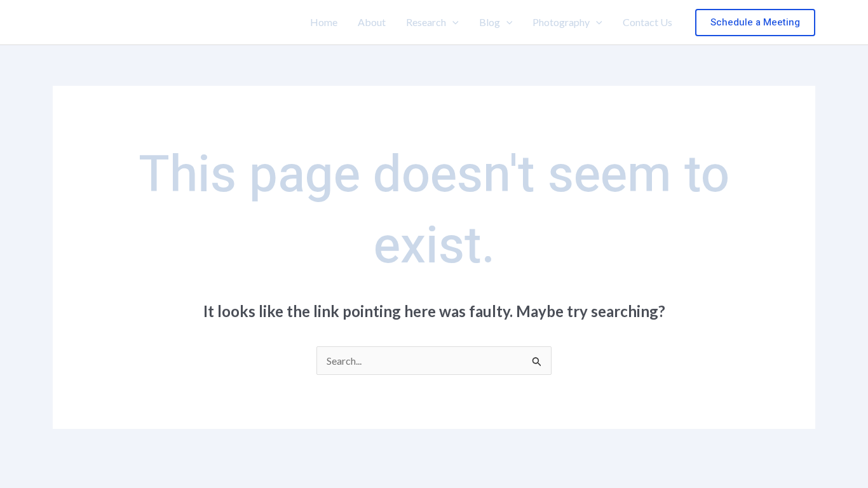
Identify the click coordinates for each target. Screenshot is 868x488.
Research (426, 22)
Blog (489, 22)
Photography (561, 22)
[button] (452, 22)
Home (323, 22)
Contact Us (647, 22)
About (372, 22)
